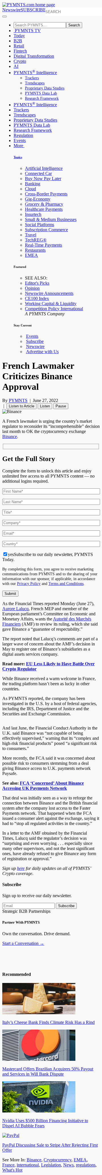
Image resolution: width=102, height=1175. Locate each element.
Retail (19, 45)
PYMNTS (18, 400)
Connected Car (38, 173)
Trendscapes (34, 83)
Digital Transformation (34, 56)
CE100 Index (37, 298)
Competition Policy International (54, 308)
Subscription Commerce (46, 229)
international (28, 1164)
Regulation (23, 135)
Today (19, 35)
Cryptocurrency (57, 1159)
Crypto (20, 61)
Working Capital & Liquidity (50, 303)
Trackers (32, 78)
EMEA (31, 255)
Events (20, 140)
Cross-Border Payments (46, 193)
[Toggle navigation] (4, 16)
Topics (18, 157)
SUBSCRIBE (33, 9)
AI (16, 66)
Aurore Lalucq (15, 608)
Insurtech (33, 214)
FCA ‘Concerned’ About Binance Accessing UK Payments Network (43, 786)
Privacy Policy (29, 583)
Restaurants (35, 250)
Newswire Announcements (49, 293)
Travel (30, 234)
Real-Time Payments (43, 245)
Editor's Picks (37, 283)
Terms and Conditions (66, 583)
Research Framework (42, 98)
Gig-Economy (37, 199)
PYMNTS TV (27, 30)
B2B (18, 40)
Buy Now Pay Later (43, 178)
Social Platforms (39, 224)
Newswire (11, 9)
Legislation (51, 1164)
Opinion (32, 288)
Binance (9, 436)
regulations (85, 1164)
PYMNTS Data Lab (41, 93)
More (19, 145)
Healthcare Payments (44, 209)
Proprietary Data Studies (44, 88)
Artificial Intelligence (44, 168)
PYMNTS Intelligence (35, 72)
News (68, 1164)
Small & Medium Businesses (50, 219)
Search (74, 25)
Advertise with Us (42, 351)
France (8, 1164)
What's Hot (12, 1170)
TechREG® (35, 240)
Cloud (30, 188)
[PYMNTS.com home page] (28, 4)
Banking (32, 183)
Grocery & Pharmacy (44, 204)
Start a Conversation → (23, 943)
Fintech (20, 51)
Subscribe (35, 341)
